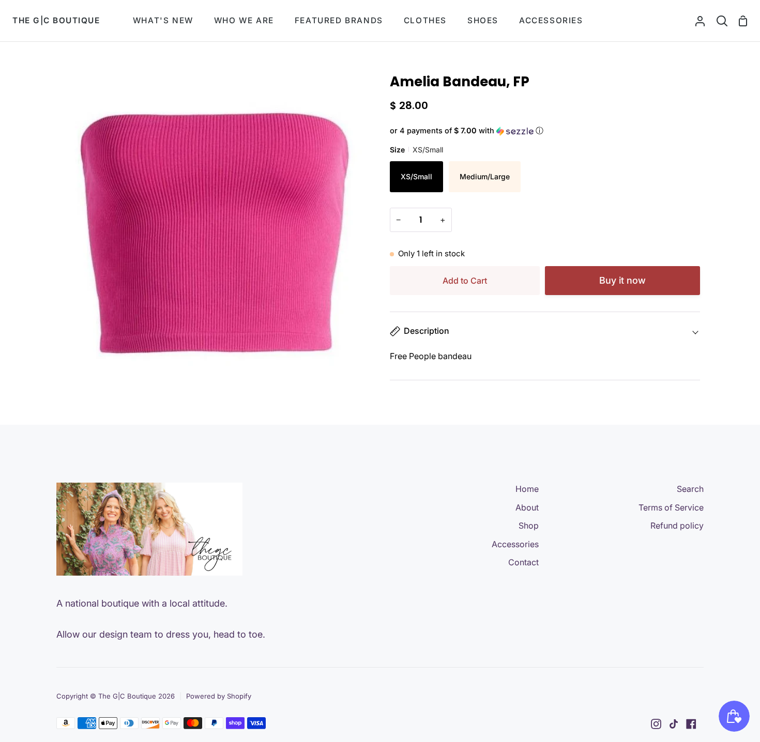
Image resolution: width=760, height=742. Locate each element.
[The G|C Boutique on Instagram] (656, 724)
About (527, 507)
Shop (529, 525)
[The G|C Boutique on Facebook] (691, 724)
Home (527, 489)
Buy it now (622, 280)
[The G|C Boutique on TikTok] (673, 724)
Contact (523, 562)
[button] (545, 131)
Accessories (515, 544)
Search (690, 489)
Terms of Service (671, 507)
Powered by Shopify (218, 696)
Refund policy (677, 525)
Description (426, 331)
